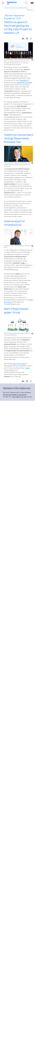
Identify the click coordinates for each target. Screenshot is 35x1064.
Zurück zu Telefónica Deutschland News (16, 8)
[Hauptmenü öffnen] (3, 3)
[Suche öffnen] (26, 3)
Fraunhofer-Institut (18, 364)
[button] (23, 38)
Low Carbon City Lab (19, 397)
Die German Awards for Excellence (15, 395)
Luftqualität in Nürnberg (24, 82)
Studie (27, 368)
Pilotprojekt (23, 80)
